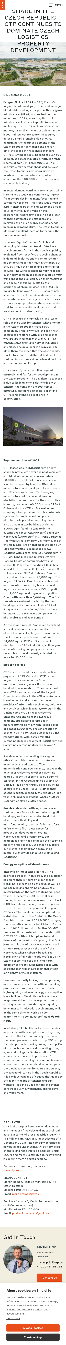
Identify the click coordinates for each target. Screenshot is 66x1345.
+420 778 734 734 (49, 1266)
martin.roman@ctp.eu (26, 1194)
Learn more (13, 1318)
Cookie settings (33, 1337)
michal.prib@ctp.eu (50, 1262)
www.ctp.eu (11, 1170)
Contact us (49, 1277)
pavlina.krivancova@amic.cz (30, 1213)
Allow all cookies (33, 1327)
